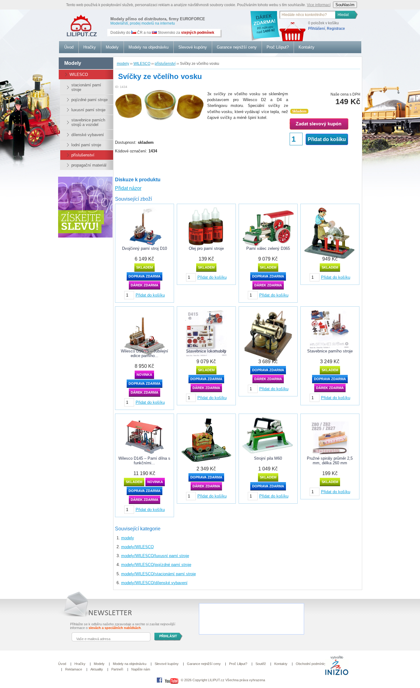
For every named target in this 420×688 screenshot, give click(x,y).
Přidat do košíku (327, 139)
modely (127, 538)
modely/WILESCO (137, 547)
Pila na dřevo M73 (330, 248)
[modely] (79, 23)
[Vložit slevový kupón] (85, 235)
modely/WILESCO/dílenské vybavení (154, 582)
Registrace (336, 28)
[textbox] (308, 14)
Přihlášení (316, 28)
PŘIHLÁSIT (168, 636)
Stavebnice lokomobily (206, 351)
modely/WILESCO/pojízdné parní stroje (156, 564)
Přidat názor (128, 188)
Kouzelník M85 (206, 458)
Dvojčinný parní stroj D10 (144, 248)
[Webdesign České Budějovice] (337, 674)
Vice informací (319, 5)
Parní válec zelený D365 (268, 248)
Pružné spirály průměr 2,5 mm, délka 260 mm (330, 460)
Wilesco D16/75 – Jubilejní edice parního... (144, 353)
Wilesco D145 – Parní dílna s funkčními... (144, 460)
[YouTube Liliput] (171, 680)
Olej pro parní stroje (206, 248)
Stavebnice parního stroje (330, 351)
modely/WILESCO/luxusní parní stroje (155, 555)
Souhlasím (345, 4)
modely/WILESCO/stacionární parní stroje (158, 574)
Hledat (343, 15)
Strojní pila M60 (268, 458)
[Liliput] (159, 680)
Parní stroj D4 (268, 351)
